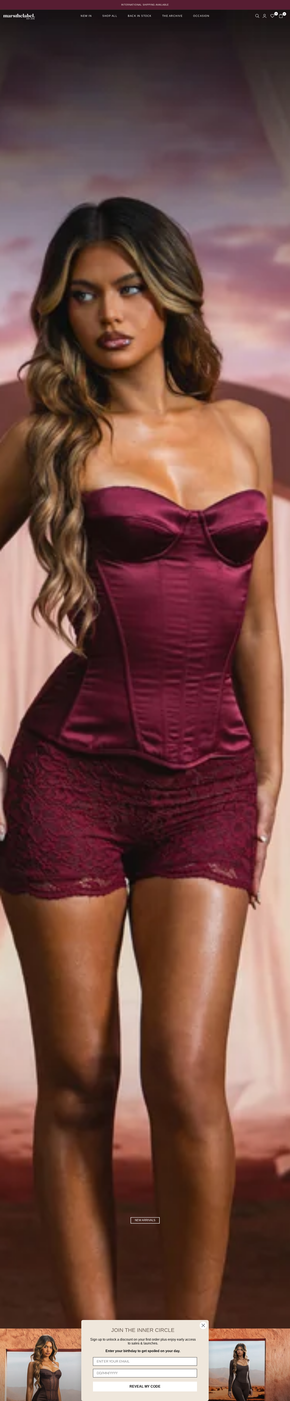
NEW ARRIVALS (145, 1220)
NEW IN (86, 15)
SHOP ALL (109, 15)
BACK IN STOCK (140, 15)
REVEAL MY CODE (145, 1386)
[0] (272, 16)
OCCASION (201, 15)
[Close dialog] (203, 1325)
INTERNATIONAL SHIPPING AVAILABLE (145, 4)
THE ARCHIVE (172, 15)
